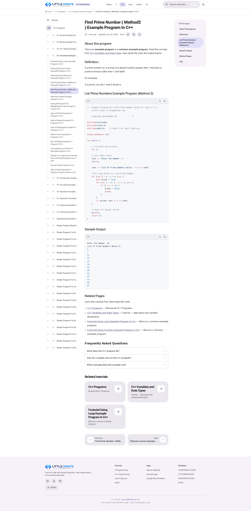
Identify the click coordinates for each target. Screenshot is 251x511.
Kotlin (139, 4)
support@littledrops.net (130, 499)
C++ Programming (122, 474)
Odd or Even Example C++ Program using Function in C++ (63, 171)
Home (109, 4)
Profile (51, 487)
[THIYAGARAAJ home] (59, 466)
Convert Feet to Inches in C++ (62, 165)
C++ (122, 4)
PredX (180, 483)
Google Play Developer (156, 478)
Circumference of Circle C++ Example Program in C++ (62, 149)
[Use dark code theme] (160, 101)
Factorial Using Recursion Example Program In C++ (61, 76)
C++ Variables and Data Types (106, 53)
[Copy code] (164, 101)
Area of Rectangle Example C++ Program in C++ (63, 128)
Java (130, 4)
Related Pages (185, 56)
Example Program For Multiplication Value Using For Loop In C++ (63, 106)
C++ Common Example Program (80, 12)
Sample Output (185, 51)
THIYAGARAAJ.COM (186, 470)
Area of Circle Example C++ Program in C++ (62, 114)
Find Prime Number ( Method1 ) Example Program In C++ (64, 83)
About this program (187, 29)
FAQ (181, 62)
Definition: (183, 34)
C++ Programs (60, 12)
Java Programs (121, 478)
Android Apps (152, 474)
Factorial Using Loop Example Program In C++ (63, 62)
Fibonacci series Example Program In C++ (61, 98)
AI (147, 4)
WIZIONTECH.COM (186, 478)
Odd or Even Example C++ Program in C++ (61, 135)
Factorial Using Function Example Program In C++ (61, 69)
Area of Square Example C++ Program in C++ (62, 121)
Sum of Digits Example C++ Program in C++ (62, 142)
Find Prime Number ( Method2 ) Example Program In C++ (64, 90)
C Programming (121, 470)
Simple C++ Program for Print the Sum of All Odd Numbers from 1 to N (64, 158)
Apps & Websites (153, 470)
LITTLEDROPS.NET (186, 474)
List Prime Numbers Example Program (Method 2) (187, 42)
